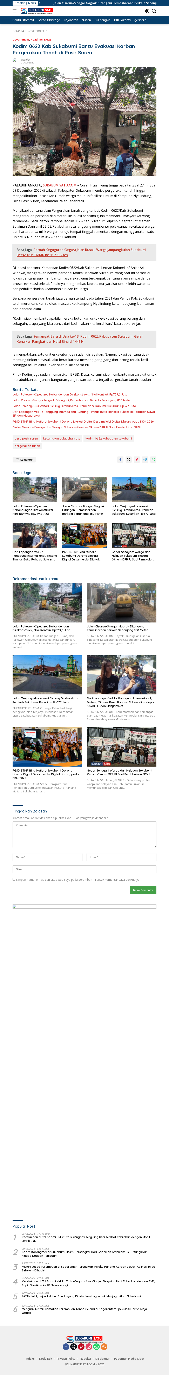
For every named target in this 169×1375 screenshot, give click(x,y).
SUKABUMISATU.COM (59, 185)
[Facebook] (66, 1347)
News (47, 39)
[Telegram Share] (145, 459)
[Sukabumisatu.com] (36, 10)
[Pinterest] (81, 1347)
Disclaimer (102, 1359)
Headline (37, 39)
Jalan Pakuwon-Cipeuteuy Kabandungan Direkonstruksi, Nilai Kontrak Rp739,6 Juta (70, 394)
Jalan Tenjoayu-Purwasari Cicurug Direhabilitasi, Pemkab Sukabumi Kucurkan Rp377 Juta (74, 406)
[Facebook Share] (120, 459)
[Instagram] (89, 1347)
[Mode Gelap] (147, 11)
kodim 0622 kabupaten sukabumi (109, 438)
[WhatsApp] (96, 1347)
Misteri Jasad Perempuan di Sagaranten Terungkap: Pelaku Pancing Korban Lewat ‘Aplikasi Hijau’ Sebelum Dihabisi (89, 1268)
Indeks (30, 1359)
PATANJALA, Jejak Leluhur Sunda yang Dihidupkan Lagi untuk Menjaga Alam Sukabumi (81, 1296)
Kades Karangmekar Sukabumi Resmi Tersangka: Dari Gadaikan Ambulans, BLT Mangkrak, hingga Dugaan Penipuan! (84, 1254)
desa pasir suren (26, 438)
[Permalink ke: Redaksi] (16, 61)
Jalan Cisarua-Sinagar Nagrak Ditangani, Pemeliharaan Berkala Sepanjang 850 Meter (81, 3)
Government (21, 39)
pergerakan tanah (27, 446)
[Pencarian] (154, 11)
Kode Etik (45, 1359)
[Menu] (15, 10)
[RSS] (104, 1347)
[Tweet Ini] (129, 459)
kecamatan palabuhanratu (61, 438)
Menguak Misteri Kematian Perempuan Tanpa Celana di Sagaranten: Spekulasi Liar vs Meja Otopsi (84, 1311)
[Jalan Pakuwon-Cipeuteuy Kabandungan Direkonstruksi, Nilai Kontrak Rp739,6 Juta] (35, 489)
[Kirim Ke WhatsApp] (153, 459)
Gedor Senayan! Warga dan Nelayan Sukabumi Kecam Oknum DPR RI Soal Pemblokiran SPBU (77, 427)
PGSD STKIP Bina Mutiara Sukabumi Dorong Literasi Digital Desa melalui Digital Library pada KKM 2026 (83, 421)
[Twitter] (73, 1347)
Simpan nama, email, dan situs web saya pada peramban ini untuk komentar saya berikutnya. (78, 880)
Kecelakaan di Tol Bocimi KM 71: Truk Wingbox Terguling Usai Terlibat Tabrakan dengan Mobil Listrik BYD (86, 1239)
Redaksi (25, 59)
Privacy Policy (66, 1359)
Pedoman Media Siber (129, 1359)
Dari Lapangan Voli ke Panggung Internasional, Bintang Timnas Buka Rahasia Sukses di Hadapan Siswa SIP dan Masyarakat (84, 413)
